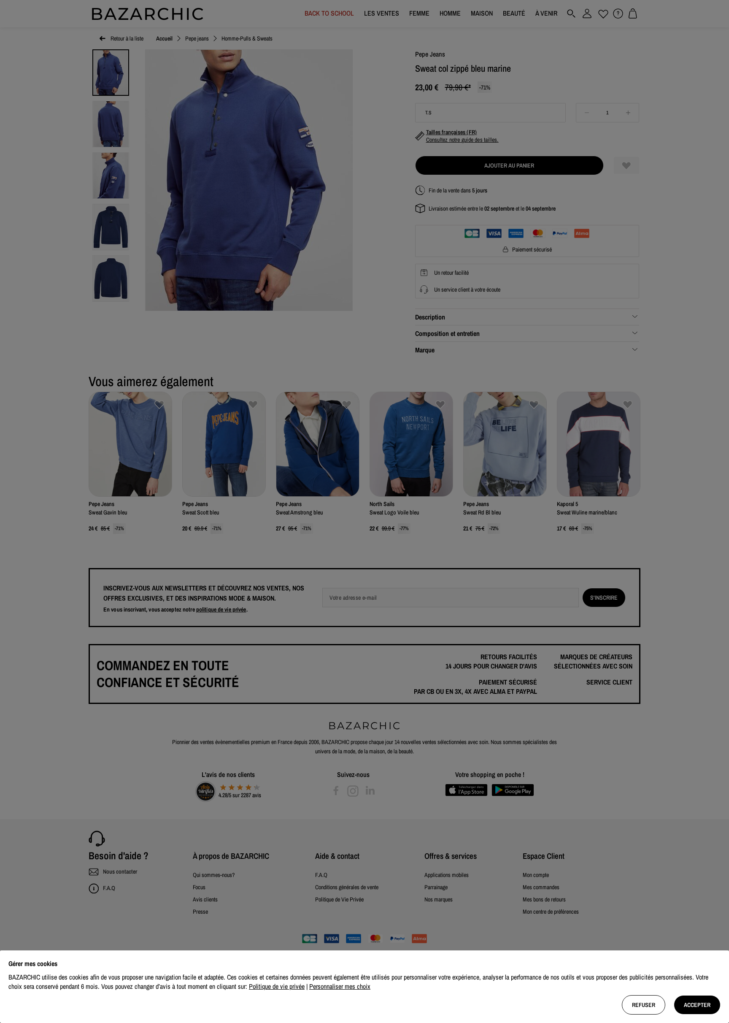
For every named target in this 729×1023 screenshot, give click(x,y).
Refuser (643, 1005)
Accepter (697, 1005)
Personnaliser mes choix (339, 986)
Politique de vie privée (277, 986)
